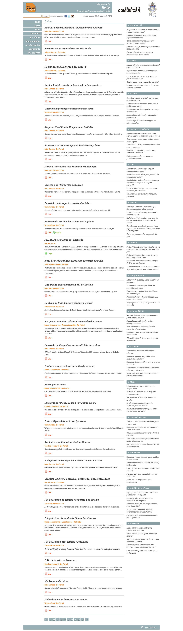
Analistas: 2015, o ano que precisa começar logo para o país (143, 48)
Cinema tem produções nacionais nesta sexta (69, 108)
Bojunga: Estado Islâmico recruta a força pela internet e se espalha (142, 493)
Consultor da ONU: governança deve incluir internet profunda (143, 146)
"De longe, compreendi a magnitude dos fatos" (142, 235)
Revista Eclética (32, 45)
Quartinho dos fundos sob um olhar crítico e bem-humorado (143, 428)
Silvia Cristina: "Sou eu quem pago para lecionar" (142, 535)
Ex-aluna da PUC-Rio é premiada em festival (68, 303)
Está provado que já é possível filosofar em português (143, 281)
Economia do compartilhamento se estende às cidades (143, 363)
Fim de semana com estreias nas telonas (66, 541)
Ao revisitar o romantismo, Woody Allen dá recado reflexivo (143, 445)
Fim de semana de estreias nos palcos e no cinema (71, 499)
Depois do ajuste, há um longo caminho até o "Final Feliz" (142, 505)
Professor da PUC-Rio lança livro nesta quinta (69, 221)
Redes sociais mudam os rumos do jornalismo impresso (140, 157)
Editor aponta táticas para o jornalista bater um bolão (143, 304)
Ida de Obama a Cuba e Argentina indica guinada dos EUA (142, 213)
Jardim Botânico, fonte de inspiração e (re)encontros (72, 85)
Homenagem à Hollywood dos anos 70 (65, 66)
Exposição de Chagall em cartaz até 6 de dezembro (72, 345)
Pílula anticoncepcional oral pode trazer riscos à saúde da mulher (142, 410)
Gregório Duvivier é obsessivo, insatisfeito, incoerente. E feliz (77, 478)
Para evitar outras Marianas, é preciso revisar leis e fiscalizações (141, 328)
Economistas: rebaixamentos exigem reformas (141, 352)
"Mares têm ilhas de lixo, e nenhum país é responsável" (142, 339)
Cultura (48, 21)
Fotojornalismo (33, 41)
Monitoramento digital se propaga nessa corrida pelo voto (142, 516)
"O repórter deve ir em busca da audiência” (143, 266)
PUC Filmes (35, 37)
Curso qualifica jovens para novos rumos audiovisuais (142, 552)
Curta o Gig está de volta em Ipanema (65, 421)
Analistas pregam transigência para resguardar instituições (140, 170)
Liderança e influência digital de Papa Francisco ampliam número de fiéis (141, 208)
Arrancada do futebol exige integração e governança (142, 116)
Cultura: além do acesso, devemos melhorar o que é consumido (140, 53)
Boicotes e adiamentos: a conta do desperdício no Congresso (140, 499)
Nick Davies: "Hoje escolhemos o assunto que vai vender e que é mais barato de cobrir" (142, 220)
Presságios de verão (55, 384)
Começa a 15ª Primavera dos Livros (63, 184)
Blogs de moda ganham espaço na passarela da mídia (73, 260)
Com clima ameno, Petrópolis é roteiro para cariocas (143, 469)
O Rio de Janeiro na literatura (60, 560)
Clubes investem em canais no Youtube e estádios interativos (142, 105)
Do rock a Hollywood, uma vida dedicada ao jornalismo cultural (142, 298)
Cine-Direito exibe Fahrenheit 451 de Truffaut (68, 284)
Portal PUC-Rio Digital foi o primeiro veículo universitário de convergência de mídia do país (143, 249)
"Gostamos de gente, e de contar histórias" (143, 82)
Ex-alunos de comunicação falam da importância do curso (141, 287)
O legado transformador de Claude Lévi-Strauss (70, 518)
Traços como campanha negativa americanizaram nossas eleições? (139, 510)
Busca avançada (56, 16)
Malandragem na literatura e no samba (65, 599)
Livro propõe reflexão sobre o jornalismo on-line (70, 402)
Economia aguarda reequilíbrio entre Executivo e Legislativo (141, 358)
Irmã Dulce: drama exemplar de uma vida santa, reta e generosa (143, 440)
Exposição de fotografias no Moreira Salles (67, 203)
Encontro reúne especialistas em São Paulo (67, 48)
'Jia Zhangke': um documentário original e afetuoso (143, 434)
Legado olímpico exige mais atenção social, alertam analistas (143, 66)
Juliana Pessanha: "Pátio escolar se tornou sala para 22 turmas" (143, 540)
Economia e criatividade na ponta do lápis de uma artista (143, 458)
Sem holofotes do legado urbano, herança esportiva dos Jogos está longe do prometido (143, 182)
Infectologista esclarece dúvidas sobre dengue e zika (141, 387)
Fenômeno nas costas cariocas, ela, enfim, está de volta (143, 464)
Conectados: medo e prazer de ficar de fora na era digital (143, 140)
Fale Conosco (34, 52)
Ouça (58, 232)
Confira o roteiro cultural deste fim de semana (69, 366)
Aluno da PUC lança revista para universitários (139, 481)
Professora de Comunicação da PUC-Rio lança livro (72, 145)
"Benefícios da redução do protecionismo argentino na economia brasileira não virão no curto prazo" (143, 228)
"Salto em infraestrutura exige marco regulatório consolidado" (141, 42)
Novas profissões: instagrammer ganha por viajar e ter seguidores (143, 374)
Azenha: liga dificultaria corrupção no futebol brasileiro (141, 122)
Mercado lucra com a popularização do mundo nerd (142, 475)
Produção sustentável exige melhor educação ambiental (140, 322)
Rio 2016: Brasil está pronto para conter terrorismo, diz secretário (142, 189)
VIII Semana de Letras (56, 581)
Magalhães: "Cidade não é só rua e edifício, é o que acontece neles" (143, 31)
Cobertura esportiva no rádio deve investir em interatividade (142, 99)
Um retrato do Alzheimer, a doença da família (141, 399)
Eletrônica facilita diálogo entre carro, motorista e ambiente (141, 151)
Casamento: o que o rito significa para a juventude (142, 195)
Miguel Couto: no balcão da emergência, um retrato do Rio (142, 72)
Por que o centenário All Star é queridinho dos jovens (73, 321)
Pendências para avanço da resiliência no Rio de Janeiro (142, 333)
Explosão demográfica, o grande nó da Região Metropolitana (141, 36)
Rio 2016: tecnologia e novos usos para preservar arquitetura (142, 77)
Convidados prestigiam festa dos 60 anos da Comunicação (142, 292)
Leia (49, 41)
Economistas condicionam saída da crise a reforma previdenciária (143, 369)
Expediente (34, 49)
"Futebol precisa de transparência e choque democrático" (143, 110)
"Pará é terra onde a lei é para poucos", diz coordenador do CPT (143, 176)
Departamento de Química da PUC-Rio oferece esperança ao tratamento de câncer (143, 135)
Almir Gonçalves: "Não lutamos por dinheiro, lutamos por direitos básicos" (141, 546)
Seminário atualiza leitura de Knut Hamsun (67, 442)
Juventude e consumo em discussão (63, 239)
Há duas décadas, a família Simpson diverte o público (73, 27)
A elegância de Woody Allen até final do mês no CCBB (73, 460)
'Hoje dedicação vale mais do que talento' (142, 270)
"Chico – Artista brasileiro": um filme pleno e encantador (143, 423)
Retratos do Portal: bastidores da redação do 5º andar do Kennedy (142, 262)
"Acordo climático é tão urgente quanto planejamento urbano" (142, 316)
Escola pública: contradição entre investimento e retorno (139, 529)
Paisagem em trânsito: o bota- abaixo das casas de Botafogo (143, 86)
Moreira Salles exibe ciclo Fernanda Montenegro (70, 166)
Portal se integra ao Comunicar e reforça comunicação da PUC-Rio (142, 256)
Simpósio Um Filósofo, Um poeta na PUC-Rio (68, 127)
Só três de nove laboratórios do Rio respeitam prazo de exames (140, 404)
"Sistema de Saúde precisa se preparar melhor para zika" (141, 393)
